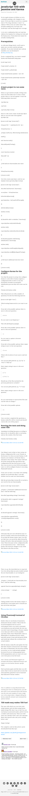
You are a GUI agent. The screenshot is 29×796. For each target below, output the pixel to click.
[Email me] (4, 783)
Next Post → (24, 738)
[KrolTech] (14, 3)
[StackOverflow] (25, 783)
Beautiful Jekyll (20, 791)
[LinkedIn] (21, 783)
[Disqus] (14, 759)
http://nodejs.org (7, 52)
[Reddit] (18, 783)
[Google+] (7, 783)
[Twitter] (14, 783)
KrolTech (4, 2)
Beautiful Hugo (15, 793)
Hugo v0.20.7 (4, 791)
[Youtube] (13, 785)
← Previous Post (6, 738)
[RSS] (16, 785)
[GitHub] (11, 783)
